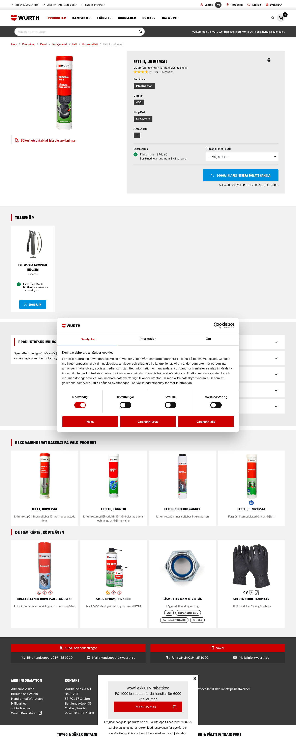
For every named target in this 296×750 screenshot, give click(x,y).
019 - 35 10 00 (84, 713)
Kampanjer (81, 18)
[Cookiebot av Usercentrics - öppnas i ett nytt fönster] (216, 325)
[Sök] (141, 32)
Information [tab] (148, 338)
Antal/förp (140, 128)
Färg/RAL (139, 112)
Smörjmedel (59, 44)
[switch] (125, 405)
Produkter (57, 18)
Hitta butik (237, 4)
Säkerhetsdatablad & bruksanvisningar (48, 140)
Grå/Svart (143, 118)
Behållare (139, 79)
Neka (90, 421)
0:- (278, 17)
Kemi (43, 44)
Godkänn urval (148, 421)
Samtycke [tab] (88, 339)
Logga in (209, 4)
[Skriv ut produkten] (268, 60)
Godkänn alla (206, 421)
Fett (74, 44)
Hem (14, 44)
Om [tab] (208, 338)
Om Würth (170, 18)
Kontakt (256, 4)
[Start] (26, 18)
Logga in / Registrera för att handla (243, 175)
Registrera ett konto (236, 31)
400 (139, 102)
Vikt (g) (138, 95)
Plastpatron (144, 85)
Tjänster (104, 18)
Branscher (127, 18)
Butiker (148, 18)
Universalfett (90, 44)
